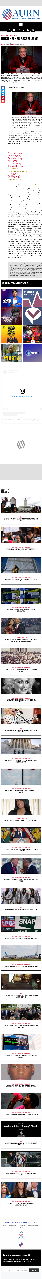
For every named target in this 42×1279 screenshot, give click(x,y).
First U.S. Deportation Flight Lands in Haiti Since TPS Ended (21, 967)
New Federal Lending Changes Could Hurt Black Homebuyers (21, 610)
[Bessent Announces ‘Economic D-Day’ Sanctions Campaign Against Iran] (21, 835)
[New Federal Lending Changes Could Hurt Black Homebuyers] (21, 596)
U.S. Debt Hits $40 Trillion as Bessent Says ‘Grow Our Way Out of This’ (21, 1026)
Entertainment (7, 35)
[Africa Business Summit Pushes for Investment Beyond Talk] (21, 565)
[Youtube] (14, 30)
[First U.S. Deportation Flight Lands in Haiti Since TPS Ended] (21, 953)
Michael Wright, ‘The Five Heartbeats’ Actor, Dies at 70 (21, 910)
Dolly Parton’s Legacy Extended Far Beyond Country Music (21, 701)
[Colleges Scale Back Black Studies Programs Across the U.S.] (21, 505)
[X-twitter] (23, 30)
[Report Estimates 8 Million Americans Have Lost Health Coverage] (21, 1042)
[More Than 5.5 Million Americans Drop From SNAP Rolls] (21, 924)
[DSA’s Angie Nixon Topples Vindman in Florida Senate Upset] (21, 1101)
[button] (3, 87)
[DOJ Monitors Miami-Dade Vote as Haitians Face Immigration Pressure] (21, 1190)
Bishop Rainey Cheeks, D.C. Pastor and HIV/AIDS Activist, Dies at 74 (21, 1144)
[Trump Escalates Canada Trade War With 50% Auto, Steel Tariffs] (21, 866)
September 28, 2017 (15, 179)
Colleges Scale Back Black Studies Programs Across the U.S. (21, 519)
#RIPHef (15, 169)
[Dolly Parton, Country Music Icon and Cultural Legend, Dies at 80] (21, 716)
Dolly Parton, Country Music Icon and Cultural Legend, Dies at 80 (21, 731)
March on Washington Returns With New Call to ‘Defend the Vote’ (21, 670)
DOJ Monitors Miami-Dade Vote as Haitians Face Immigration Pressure (21, 1204)
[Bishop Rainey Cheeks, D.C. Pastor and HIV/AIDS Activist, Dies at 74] (21, 1129)
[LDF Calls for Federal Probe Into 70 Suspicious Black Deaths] (21, 777)
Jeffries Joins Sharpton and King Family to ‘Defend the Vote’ (21, 550)
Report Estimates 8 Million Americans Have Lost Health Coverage (21, 1056)
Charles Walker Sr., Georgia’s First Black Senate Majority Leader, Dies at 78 (21, 996)
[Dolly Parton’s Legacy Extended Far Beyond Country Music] (21, 686)
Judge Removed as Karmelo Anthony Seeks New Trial (21, 1086)
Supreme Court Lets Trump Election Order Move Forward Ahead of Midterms (21, 761)
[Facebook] (28, 30)
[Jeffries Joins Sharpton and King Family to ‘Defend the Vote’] (21, 535)
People (37, 185)
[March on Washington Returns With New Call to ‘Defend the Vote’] (21, 656)
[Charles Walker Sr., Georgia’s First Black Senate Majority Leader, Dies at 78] (21, 982)
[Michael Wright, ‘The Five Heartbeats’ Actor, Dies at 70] (21, 896)
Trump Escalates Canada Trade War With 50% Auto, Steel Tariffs (21, 880)
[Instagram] (9, 30)
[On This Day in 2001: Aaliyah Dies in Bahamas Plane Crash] (21, 807)
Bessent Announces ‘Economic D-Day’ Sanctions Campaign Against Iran (21, 850)
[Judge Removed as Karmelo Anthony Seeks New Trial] (21, 1072)
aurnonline (29, 420)
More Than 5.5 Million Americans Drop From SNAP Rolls (21, 938)
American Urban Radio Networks (13, 420)
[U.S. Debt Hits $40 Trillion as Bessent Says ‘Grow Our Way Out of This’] (21, 1012)
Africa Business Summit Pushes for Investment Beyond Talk (21, 580)
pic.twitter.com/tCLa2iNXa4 (17, 171)
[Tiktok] (18, 30)
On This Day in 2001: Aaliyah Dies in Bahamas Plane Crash (20, 821)
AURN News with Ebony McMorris (21, 547)
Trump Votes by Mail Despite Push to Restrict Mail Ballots (21, 1174)
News (16, 35)
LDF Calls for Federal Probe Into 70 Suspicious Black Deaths (21, 791)
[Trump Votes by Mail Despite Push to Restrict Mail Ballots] (21, 1159)
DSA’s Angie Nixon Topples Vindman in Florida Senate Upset (21, 1114)
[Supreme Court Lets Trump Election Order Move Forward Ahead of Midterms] (21, 746)
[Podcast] (33, 30)
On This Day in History (21, 638)
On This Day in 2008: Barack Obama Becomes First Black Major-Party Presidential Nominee (21, 640)
